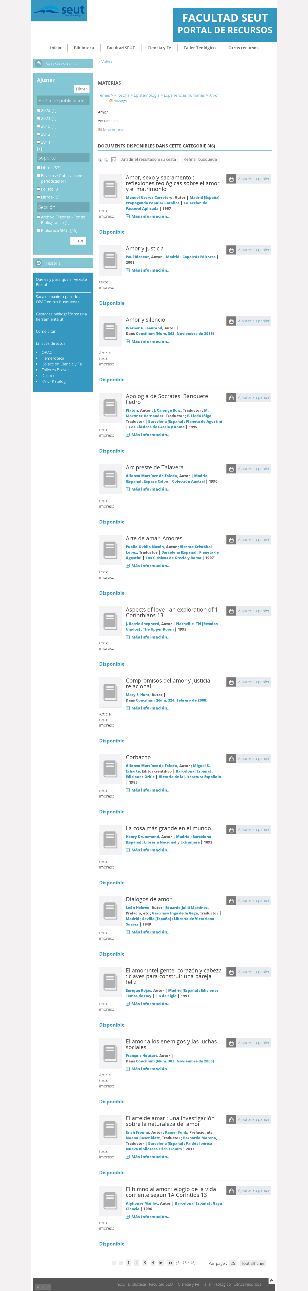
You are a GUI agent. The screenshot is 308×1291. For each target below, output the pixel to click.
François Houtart (141, 1055)
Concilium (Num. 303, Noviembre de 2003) (175, 1061)
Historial (54, 263)
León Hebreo (137, 907)
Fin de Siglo (166, 995)
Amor (214, 95)
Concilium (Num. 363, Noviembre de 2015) (175, 333)
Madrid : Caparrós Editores (191, 256)
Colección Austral (188, 481)
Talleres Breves (55, 369)
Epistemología (147, 95)
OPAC (47, 352)
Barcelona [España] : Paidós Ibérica (180, 1143)
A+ (48, 1287)
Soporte (47, 157)
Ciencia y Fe (159, 48)
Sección (46, 207)
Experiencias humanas (184, 95)
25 (233, 1263)
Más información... (151, 216)
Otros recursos (243, 48)
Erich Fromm (137, 1132)
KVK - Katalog (54, 381)
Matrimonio (114, 129)
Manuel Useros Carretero (149, 197)
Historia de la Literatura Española (190, 776)
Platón (132, 410)
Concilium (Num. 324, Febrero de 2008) (171, 700)
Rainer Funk (176, 1132)
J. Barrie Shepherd (142, 623)
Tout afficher (253, 1263)
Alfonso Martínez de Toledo (151, 475)
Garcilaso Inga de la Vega (175, 913)
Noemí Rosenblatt (143, 1137)
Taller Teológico (200, 48)
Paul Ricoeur (137, 256)
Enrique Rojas (138, 990)
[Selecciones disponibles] (113, 159)
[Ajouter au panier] (231, 178)
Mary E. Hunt (137, 694)
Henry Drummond (142, 836)
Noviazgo (120, 101)
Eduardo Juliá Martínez (186, 907)
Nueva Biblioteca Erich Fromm (154, 1148)
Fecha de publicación (61, 100)
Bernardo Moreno (199, 1137)
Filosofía (121, 95)
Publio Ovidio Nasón (145, 546)
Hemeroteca (53, 358)
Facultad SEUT (121, 48)
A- (38, 1287)
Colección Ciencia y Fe (62, 364)
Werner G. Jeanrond (144, 328)
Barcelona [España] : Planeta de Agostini (185, 421)
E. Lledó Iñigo (199, 415)
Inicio (55, 48)
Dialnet (48, 375)
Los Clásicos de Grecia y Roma (157, 426)
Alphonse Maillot (142, 1203)
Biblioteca (84, 48)
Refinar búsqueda (200, 159)
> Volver (105, 61)
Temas (104, 95)
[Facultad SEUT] (58, 10)
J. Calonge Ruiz (167, 410)
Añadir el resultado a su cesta (148, 159)
